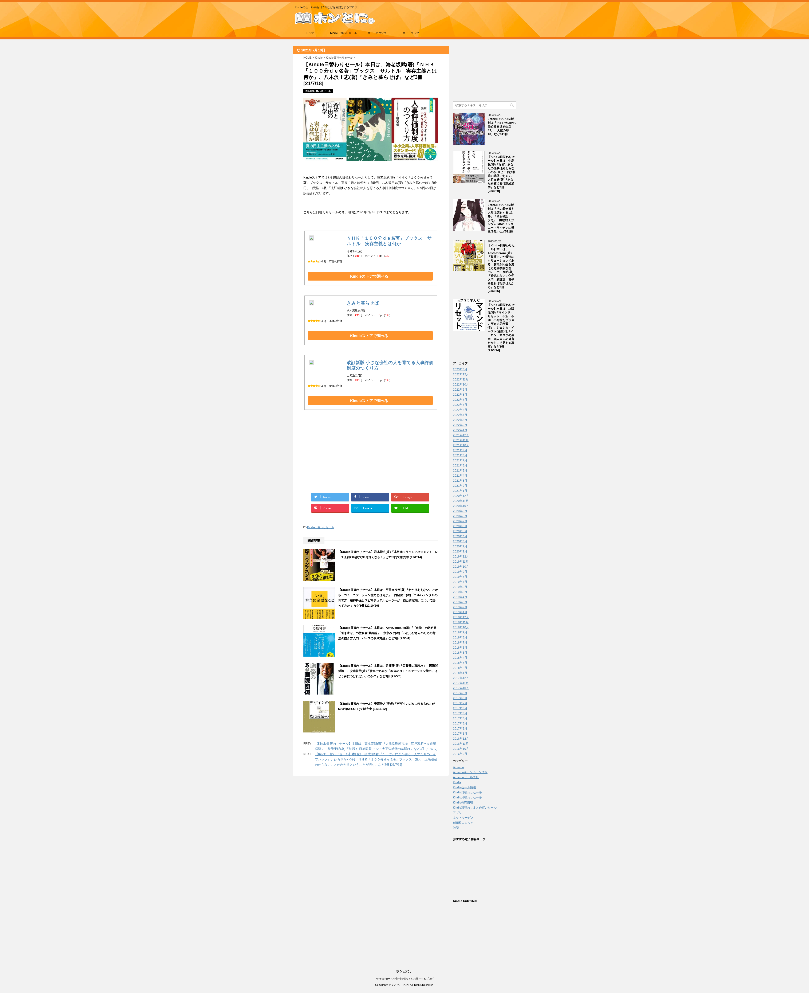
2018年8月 (460, 637)
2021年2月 (460, 485)
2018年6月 (460, 647)
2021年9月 (460, 450)
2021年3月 (460, 480)
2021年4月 (460, 475)
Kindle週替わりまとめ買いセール (475, 807)
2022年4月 (460, 415)
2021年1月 (460, 490)
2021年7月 (460, 460)
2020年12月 (461, 495)
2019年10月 (461, 566)
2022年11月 (461, 379)
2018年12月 (461, 617)
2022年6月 (460, 404)
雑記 (456, 827)
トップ (310, 33)
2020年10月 (461, 506)
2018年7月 (460, 642)
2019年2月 (460, 607)
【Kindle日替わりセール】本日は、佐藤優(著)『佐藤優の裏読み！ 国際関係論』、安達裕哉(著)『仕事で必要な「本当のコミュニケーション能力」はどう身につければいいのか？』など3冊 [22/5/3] (388, 671)
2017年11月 (461, 683)
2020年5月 (460, 531)
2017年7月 (460, 703)
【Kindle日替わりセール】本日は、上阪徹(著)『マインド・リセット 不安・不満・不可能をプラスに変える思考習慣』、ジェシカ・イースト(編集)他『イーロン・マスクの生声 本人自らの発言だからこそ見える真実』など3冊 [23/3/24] (501, 327)
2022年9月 (460, 389)
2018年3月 (460, 662)
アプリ (457, 812)
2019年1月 (460, 612)
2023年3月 (460, 369)
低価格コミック (463, 822)
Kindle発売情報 (463, 802)
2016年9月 (460, 753)
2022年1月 (460, 430)
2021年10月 (461, 445)
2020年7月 (460, 521)
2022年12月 (461, 374)
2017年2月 (460, 728)
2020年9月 (460, 511)
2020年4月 (460, 536)
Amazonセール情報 (466, 777)
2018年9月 (460, 632)
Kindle (457, 782)
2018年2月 (460, 667)
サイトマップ (411, 33)
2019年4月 (460, 597)
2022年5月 (460, 409)
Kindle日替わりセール (343, 33)
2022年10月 (461, 384)
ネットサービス (463, 817)
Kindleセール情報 (464, 787)
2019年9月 (460, 571)
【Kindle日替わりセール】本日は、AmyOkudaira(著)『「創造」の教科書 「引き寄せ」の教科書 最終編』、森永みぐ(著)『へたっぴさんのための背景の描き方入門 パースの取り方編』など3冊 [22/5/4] (389, 633)
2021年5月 (460, 470)
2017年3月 (460, 723)
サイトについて (377, 33)
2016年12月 (461, 738)
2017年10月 (461, 688)
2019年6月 (460, 587)
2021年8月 (460, 455)
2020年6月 (460, 526)
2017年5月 (460, 713)
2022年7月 (460, 399)
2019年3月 (460, 602)
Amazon (458, 767)
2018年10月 (461, 627)
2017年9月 (460, 693)
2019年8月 (460, 576)
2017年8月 (460, 698)
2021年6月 (460, 465)
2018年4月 (460, 657)
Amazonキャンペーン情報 (470, 772)
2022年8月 (460, 394)
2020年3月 (460, 541)
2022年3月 (460, 420)
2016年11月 (461, 743)
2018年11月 (461, 622)
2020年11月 (461, 501)
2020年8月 (460, 516)
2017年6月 (460, 708)
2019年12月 (461, 556)
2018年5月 (460, 652)
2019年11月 (461, 561)
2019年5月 (460, 592)
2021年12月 (461, 435)
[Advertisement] (337, 456)
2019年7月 (460, 581)
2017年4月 (460, 718)
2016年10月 (461, 748)
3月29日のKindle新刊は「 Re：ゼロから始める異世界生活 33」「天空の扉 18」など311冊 (502, 126)
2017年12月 (461, 678)
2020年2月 (460, 546)
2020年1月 (460, 551)
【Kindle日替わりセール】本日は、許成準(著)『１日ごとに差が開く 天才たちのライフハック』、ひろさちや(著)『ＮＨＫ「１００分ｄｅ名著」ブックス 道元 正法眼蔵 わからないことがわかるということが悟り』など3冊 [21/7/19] (377, 759)
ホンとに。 (404, 971)
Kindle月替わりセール (467, 797)
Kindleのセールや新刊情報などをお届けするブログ (405, 978)
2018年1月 (460, 673)
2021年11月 (461, 440)
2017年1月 (460, 733)
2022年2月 (460, 425)
